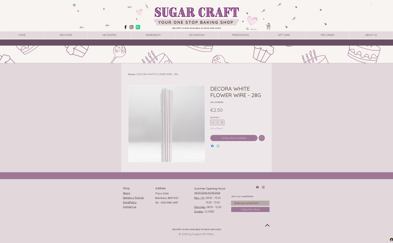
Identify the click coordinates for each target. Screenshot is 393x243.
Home (131, 74)
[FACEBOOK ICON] (257, 187)
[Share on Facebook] (212, 146)
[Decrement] (212, 122)
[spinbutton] (217, 122)
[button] (109, 35)
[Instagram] (131, 27)
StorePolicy (129, 202)
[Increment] (222, 122)
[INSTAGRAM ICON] (263, 187)
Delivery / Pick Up (133, 197)
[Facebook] (125, 27)
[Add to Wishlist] (262, 138)
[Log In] (389, 239)
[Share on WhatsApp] (218, 146)
